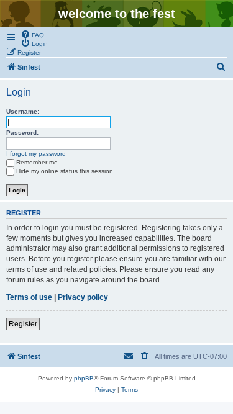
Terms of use (29, 297)
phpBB (84, 378)
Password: (22, 132)
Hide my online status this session (64, 171)
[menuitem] (32, 34)
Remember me (37, 162)
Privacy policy (83, 297)
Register (23, 324)
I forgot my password (36, 153)
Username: (22, 111)
